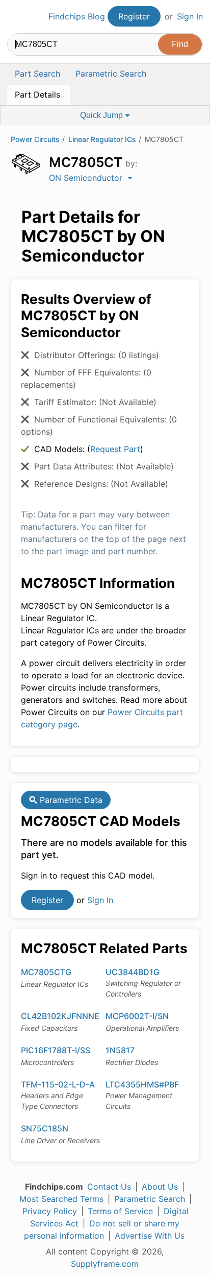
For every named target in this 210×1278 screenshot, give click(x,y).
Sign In (190, 16)
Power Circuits (35, 139)
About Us (160, 1186)
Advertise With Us (150, 1235)
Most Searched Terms (61, 1199)
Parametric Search (149, 1199)
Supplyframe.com (105, 1264)
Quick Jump (102, 115)
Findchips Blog (76, 16)
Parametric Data (69, 800)
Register (134, 16)
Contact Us (109, 1186)
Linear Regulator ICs (102, 139)
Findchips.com (15, 17)
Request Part (115, 449)
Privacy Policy (49, 1211)
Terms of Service (120, 1211)
